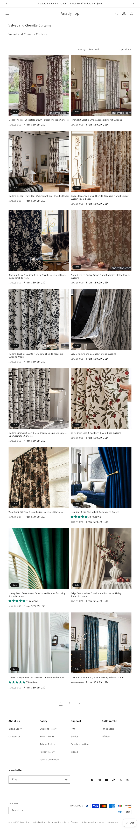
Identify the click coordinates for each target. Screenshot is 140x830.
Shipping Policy (48, 728)
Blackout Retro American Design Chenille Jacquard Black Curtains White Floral (37, 276)
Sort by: (82, 49)
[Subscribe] (66, 780)
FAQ (73, 728)
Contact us (14, 736)
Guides (74, 736)
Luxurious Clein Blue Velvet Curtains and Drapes (95, 512)
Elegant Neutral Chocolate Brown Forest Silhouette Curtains (39, 119)
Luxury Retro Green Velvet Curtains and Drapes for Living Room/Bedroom (37, 595)
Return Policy (47, 736)
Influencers (108, 728)
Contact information (108, 822)
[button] (7, 13)
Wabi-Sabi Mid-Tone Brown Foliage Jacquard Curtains (36, 512)
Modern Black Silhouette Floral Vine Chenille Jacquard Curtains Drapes (36, 355)
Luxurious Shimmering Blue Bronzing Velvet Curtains (97, 677)
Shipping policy (89, 822)
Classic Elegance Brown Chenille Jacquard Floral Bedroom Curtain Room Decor (100, 197)
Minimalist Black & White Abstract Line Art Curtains (96, 119)
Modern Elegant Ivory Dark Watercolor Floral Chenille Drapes (39, 196)
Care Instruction (80, 744)
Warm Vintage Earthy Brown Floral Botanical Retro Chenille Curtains (100, 276)
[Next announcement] (133, 4)
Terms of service (71, 822)
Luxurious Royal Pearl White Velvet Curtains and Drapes (36, 677)
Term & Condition (49, 759)
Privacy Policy (47, 751)
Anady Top (24, 822)
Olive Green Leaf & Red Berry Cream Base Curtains (96, 433)
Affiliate (106, 736)
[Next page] (79, 703)
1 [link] (60, 703)
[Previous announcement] (6, 4)
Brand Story (15, 728)
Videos (74, 751)
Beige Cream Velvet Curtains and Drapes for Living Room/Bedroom (96, 595)
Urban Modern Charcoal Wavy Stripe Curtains (93, 354)
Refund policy (39, 822)
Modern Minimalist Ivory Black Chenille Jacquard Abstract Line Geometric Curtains (38, 434)
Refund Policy (47, 744)
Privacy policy (54, 822)
